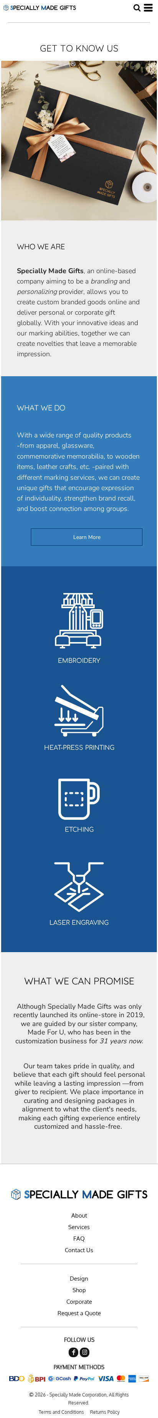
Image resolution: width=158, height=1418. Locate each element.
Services (79, 1227)
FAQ (79, 1238)
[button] (137, 8)
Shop (79, 1290)
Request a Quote (79, 1313)
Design (79, 1278)
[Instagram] (84, 1352)
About (79, 1215)
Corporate (79, 1301)
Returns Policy (105, 1412)
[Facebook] (73, 1352)
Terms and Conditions (61, 1412)
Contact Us (79, 1250)
